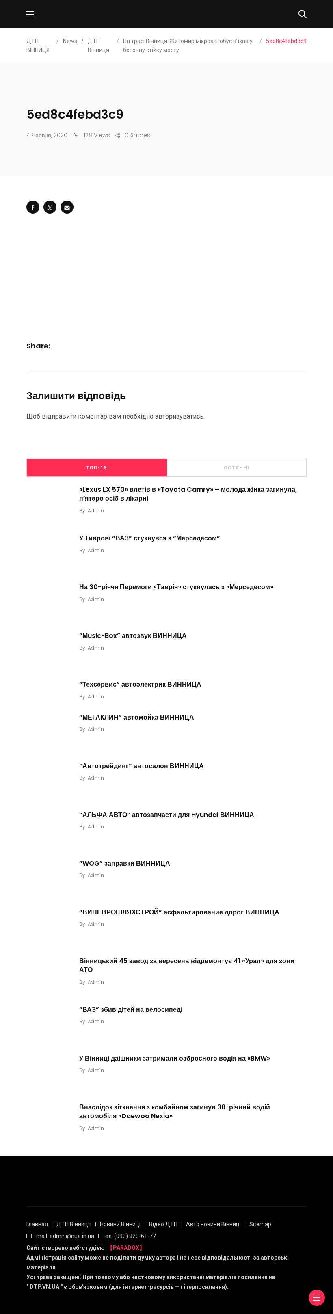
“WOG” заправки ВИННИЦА (124, 863)
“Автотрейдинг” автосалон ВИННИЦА (141, 765)
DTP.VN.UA (44, 1287)
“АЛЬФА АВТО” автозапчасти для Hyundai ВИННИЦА (166, 814)
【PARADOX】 (126, 1248)
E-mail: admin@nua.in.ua (62, 1236)
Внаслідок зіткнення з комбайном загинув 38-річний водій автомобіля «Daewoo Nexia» (174, 1111)
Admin (96, 510)
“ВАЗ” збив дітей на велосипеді (130, 1009)
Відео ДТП (163, 1224)
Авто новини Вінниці (213, 1224)
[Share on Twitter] (49, 207)
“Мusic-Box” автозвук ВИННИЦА (133, 635)
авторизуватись (179, 416)
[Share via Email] (67, 207)
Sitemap (260, 1224)
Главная (37, 1224)
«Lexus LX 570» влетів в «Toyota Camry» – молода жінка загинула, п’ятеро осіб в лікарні (188, 493)
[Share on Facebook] (32, 207)
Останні (236, 468)
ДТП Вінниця (73, 1224)
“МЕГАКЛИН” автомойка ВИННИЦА (136, 717)
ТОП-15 (96, 468)
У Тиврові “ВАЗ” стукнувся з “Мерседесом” (149, 537)
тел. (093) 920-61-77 (129, 1236)
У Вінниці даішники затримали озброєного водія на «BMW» (174, 1058)
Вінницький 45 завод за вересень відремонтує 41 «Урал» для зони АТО (186, 965)
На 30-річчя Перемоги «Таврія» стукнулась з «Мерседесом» (176, 586)
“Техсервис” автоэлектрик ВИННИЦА (140, 684)
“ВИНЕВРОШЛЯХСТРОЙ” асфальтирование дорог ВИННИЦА (179, 911)
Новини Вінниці (120, 1224)
